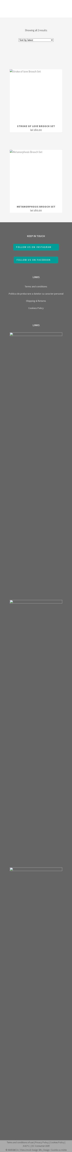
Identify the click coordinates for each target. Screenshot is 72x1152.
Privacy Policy (41, 1142)
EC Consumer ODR (41, 1145)
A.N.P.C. (26, 1145)
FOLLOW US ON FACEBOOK (34, 259)
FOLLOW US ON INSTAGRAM (33, 247)
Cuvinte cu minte (59, 1149)
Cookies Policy (36, 308)
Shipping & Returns (36, 300)
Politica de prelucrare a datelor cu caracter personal (36, 293)
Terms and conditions (36, 286)
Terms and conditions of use (20, 1142)
